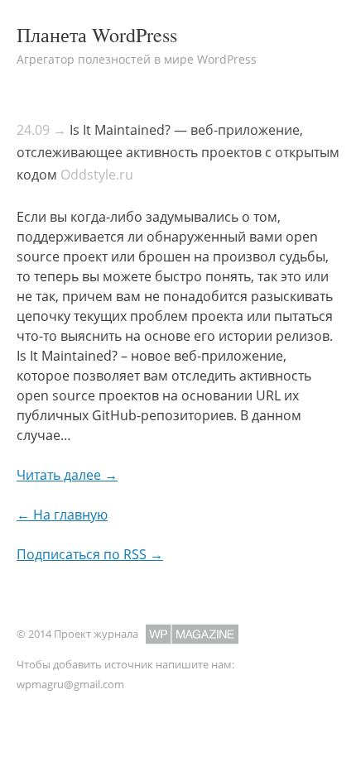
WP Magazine (192, 634)
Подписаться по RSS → (90, 554)
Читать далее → (67, 475)
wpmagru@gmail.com (70, 684)
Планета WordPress (97, 35)
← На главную (62, 514)
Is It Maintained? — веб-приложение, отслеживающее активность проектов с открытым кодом (178, 152)
